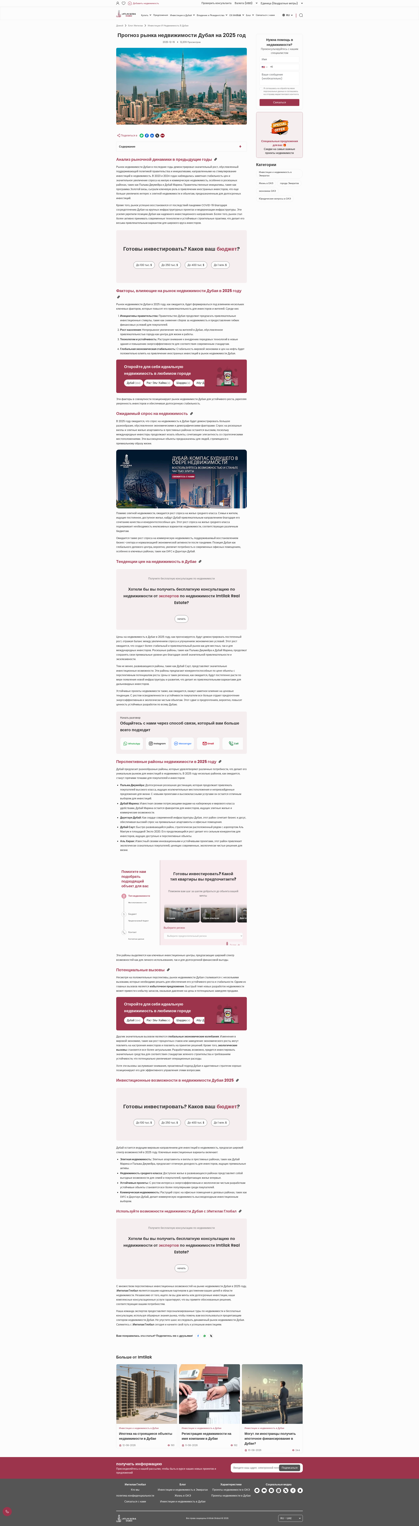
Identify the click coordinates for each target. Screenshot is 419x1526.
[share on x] (157, 135)
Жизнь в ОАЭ (266, 183)
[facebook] (293, 1490)
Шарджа (183, 383)
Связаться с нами (135, 1501)
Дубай (133, 383)
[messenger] (257, 1490)
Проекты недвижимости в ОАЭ (231, 1490)
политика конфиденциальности (135, 1496)
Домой (119, 25)
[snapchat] (300, 1490)
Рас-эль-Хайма (158, 383)
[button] (264, 67)
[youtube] (264, 1490)
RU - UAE (286, 1518)
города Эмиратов (289, 183)
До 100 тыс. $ (144, 265)
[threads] (278, 1490)
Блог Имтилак (135, 25)
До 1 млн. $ (220, 265)
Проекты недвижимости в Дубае (231, 1496)
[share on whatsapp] (142, 135)
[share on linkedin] (152, 135)
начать (181, 619)
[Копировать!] (215, 159)
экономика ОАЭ (267, 191)
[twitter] (285, 1490)
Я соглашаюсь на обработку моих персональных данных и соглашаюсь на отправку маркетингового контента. (281, 91)
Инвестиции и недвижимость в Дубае (168, 25)
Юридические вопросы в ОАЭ (275, 198)
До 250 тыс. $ (170, 265)
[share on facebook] (147, 135)
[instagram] (271, 1490)
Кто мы (135, 1490)
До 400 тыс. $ (196, 265)
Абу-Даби (204, 383)
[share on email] (162, 135)
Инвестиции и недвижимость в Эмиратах (275, 173)
